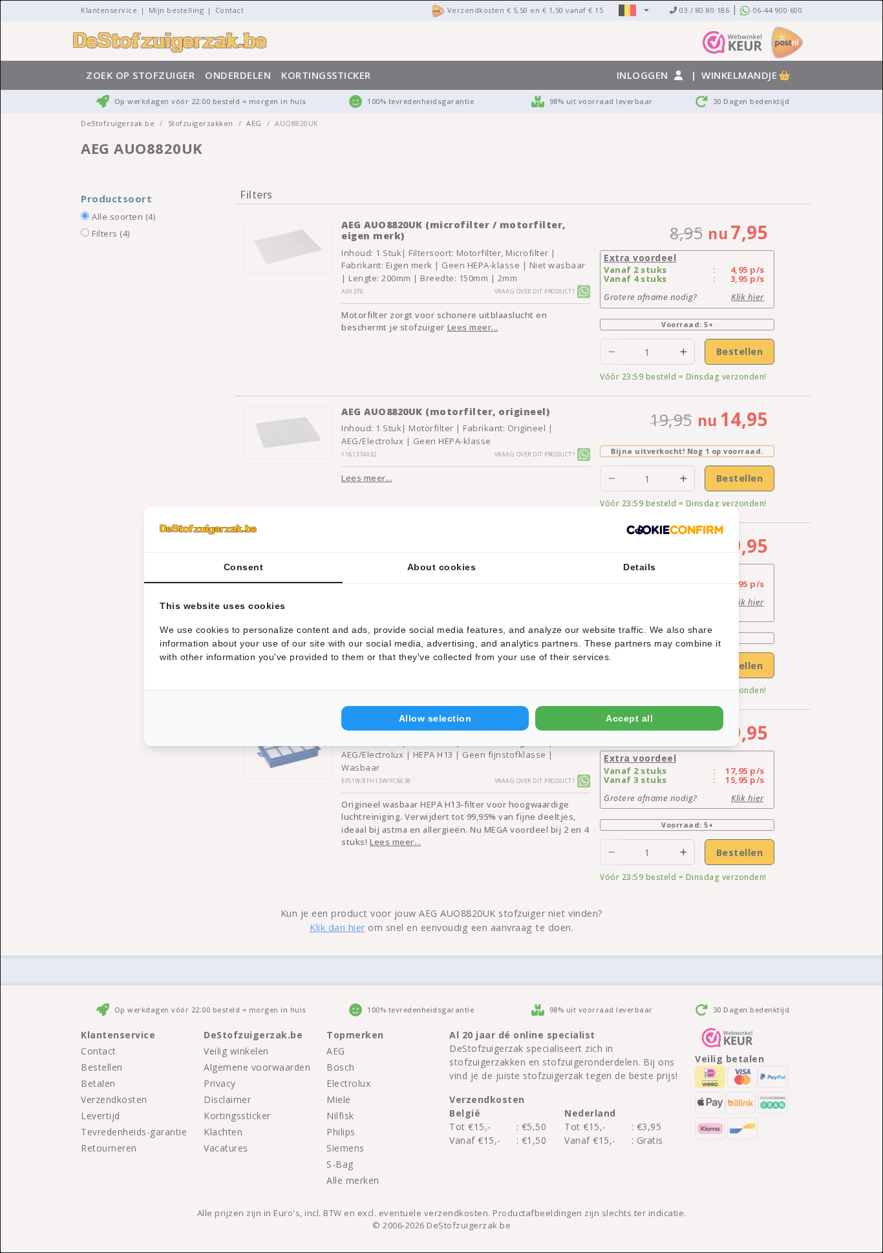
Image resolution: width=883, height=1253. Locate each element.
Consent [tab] (244, 567)
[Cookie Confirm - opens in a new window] (674, 529)
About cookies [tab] (441, 567)
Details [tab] (639, 567)
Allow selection (435, 718)
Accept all (629, 718)
